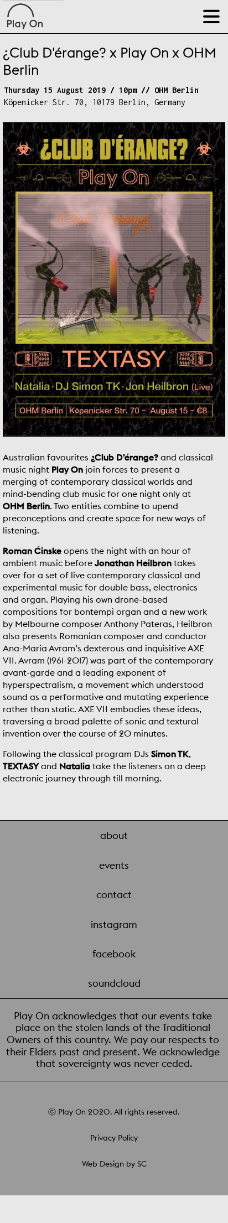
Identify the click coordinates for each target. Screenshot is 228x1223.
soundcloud (114, 983)
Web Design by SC (114, 1164)
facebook (114, 953)
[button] (212, 12)
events (114, 865)
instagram (114, 924)
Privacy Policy (114, 1138)
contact (114, 894)
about (114, 835)
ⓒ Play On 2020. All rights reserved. (114, 1112)
